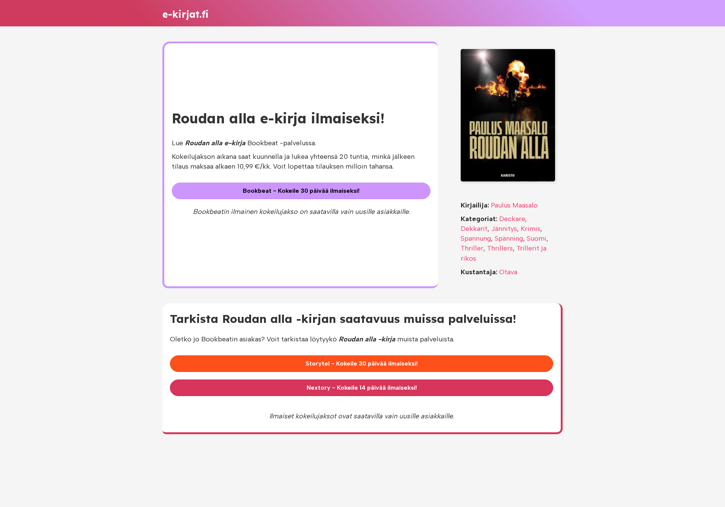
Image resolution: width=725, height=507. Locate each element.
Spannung (476, 238)
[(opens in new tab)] (508, 115)
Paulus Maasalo (514, 205)
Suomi (536, 238)
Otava (508, 272)
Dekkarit (474, 228)
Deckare (512, 219)
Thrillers (500, 248)
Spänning (509, 238)
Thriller (472, 248)
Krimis (530, 228)
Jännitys (504, 228)
